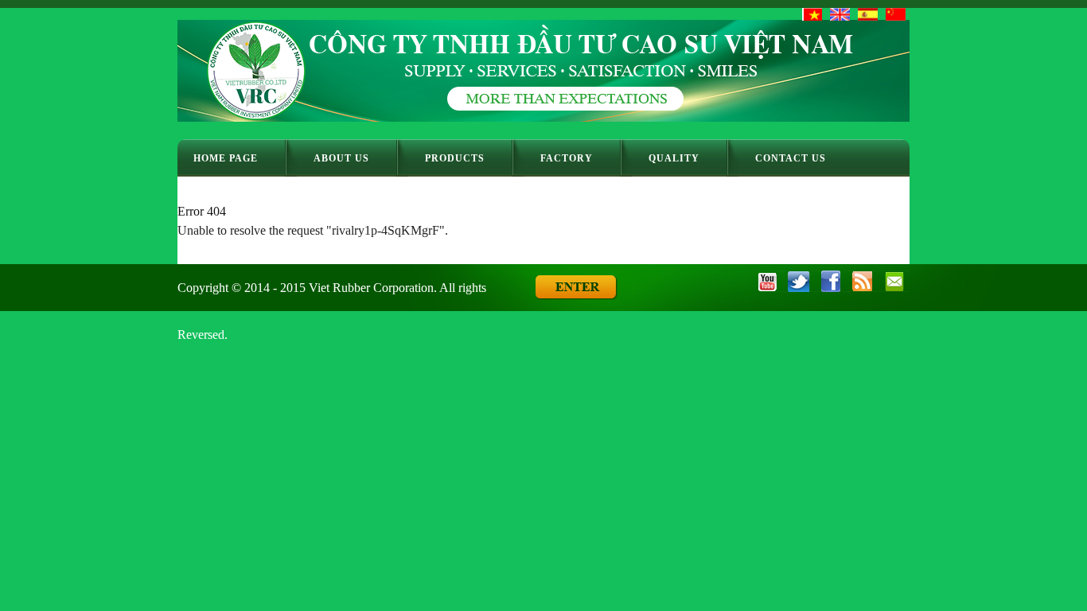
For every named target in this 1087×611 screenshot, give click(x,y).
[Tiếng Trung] (896, 14)
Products (455, 158)
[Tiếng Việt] (812, 14)
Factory (566, 158)
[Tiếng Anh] (840, 14)
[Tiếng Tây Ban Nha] (868, 14)
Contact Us (790, 158)
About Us (341, 158)
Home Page (225, 158)
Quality (674, 158)
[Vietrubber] (543, 117)
